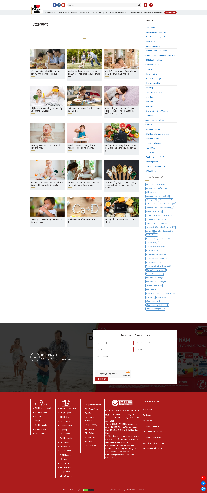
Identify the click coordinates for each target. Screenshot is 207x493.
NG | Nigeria (65, 455)
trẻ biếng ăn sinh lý (154, 262)
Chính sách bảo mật (151, 426)
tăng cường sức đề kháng (156, 282)
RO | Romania (41, 425)
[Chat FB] (203, 483)
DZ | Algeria (65, 471)
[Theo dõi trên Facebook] (55, 5)
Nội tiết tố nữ (152, 227)
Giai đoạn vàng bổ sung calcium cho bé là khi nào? (46, 220)
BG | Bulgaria (40, 429)
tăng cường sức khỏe (154, 278)
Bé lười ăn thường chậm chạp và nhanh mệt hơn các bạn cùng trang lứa (84, 74)
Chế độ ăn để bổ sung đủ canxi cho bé (83, 220)
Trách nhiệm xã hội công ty (157, 157)
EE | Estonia (65, 467)
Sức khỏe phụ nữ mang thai (157, 134)
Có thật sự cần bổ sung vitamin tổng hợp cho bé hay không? (82, 146)
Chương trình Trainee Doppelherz (160, 55)
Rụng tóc (149, 115)
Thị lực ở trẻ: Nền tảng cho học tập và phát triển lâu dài (46, 109)
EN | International (43, 408)
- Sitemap (114, 490)
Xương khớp (150, 171)
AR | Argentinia (91, 409)
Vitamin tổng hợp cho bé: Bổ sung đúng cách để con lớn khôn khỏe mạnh (120, 185)
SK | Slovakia (90, 445)
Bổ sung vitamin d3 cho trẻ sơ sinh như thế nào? (46, 146)
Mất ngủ (149, 106)
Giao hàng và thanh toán (153, 443)
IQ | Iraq (63, 459)
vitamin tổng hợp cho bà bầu (157, 305)
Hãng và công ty (152, 74)
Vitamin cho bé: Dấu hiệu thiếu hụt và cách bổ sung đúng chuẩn (83, 183)
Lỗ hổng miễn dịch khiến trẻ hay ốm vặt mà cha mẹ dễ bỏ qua (45, 72)
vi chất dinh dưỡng (153, 293)
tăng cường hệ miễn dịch (156, 270)
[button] (145, 5)
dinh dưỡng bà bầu (153, 204)
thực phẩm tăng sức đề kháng (158, 239)
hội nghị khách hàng (154, 215)
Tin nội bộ (149, 152)
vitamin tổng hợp (153, 301)
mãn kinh (164, 223)
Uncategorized (151, 161)
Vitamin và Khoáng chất (155, 166)
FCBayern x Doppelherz (153, 13)
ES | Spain (89, 429)
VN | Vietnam (66, 446)
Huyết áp (149, 87)
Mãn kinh (149, 101)
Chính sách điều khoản (152, 431)
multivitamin (151, 223)
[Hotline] (203, 478)
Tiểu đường (150, 148)
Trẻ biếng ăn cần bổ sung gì (157, 258)
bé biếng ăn (151, 192)
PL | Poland (40, 416)
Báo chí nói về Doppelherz (156, 37)
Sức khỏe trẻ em (152, 138)
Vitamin (150, 297)
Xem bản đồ (122, 442)
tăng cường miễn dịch (155, 274)
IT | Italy (63, 429)
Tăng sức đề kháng (153, 143)
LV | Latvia (64, 463)
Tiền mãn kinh (152, 243)
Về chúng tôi (49, 13)
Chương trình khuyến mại (156, 50)
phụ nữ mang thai (167, 227)
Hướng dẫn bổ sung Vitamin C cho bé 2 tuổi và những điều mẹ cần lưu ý (120, 148)
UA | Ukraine (65, 450)
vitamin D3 (161, 297)
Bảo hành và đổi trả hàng (153, 448)
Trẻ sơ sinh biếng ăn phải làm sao (158, 266)
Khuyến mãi (147, 420)
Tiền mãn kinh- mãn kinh (155, 247)
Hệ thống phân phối (118, 13)
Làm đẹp (149, 97)
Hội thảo (168, 215)
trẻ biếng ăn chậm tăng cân (157, 254)
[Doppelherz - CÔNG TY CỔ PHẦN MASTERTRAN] (39, 9)
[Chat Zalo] (203, 488)
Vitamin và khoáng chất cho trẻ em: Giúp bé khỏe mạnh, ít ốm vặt (47, 183)
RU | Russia (40, 421)
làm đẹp (162, 219)
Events (148, 69)
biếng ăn (162, 188)
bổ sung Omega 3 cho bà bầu (157, 196)
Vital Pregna (169, 293)
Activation (161, 184)
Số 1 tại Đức (151, 235)
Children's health (152, 46)
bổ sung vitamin (165, 200)
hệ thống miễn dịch (154, 212)
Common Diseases (153, 64)
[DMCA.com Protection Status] (88, 490)
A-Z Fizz (150, 184)
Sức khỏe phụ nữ (152, 129)
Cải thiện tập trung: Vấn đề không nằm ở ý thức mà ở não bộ (120, 72)
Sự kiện (148, 125)
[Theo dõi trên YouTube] (63, 5)
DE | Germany (41, 412)
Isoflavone (150, 219)
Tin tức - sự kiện (98, 13)
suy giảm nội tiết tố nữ (164, 231)
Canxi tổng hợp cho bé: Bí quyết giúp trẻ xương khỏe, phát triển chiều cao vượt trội (119, 111)
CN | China (64, 417)
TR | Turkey (40, 433)
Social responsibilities (154, 120)
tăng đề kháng (152, 289)
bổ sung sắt (151, 200)
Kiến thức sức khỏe (79, 13)
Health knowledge (153, 78)
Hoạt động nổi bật (153, 83)
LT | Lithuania (65, 476)
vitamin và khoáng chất (155, 309)
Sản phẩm (63, 13)
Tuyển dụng (135, 13)
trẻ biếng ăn (152, 250)
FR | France (65, 421)
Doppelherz (169, 204)
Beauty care (150, 41)
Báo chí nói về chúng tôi (155, 32)
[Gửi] (139, 5)
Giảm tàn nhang (166, 208)
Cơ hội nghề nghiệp (153, 60)
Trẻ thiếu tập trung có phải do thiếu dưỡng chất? (84, 109)
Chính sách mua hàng (152, 437)
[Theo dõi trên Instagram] (59, 5)
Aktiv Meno (150, 27)
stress (149, 231)
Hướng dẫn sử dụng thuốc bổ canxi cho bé (120, 220)
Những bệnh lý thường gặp (157, 111)
